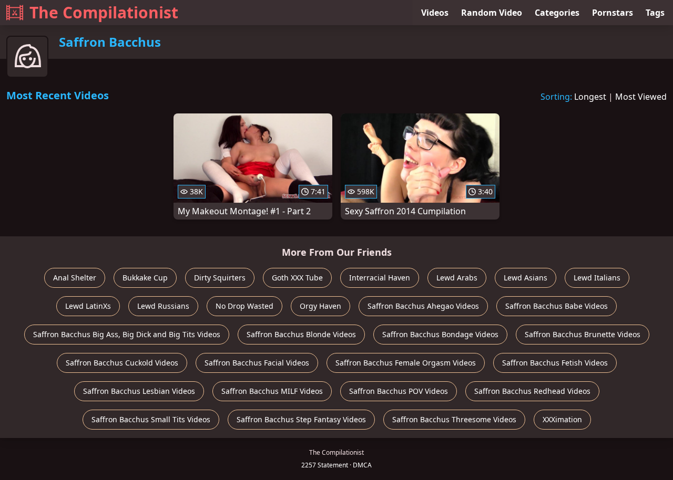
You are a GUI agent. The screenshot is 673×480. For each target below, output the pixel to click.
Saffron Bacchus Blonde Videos (301, 334)
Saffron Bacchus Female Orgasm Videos (405, 363)
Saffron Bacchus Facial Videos (257, 363)
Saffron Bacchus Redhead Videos (532, 391)
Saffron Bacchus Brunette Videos (582, 334)
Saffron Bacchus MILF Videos (272, 391)
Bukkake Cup (145, 278)
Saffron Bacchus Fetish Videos (555, 363)
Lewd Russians (163, 306)
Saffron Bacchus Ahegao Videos (423, 306)
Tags (655, 12)
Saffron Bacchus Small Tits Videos (150, 419)
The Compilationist (103, 12)
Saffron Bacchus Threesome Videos (454, 419)
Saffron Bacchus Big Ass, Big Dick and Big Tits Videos (126, 334)
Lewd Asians (525, 278)
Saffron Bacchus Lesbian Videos (139, 391)
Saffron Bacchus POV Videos (398, 391)
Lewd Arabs (456, 278)
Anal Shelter (74, 278)
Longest (590, 96)
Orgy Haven (320, 306)
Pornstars (612, 12)
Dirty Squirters (220, 278)
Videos (434, 12)
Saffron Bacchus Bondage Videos (440, 334)
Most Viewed (641, 96)
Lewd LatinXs (88, 306)
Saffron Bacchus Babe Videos (556, 306)
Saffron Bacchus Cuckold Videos (122, 363)
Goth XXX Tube (297, 278)
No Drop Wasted (244, 306)
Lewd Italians (597, 278)
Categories (557, 12)
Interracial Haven (379, 278)
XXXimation (562, 419)
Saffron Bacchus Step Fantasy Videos (301, 419)
